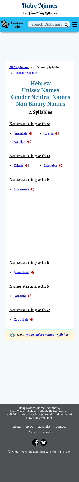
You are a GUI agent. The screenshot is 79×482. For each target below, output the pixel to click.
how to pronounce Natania (29, 296)
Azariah (20, 142)
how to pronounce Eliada (27, 165)
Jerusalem (21, 272)
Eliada (18, 165)
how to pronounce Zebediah (31, 320)
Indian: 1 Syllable (26, 72)
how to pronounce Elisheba (60, 165)
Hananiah (21, 189)
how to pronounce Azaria (57, 133)
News (29, 426)
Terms (32, 432)
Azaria (49, 133)
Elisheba (50, 165)
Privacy (46, 432)
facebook (35, 442)
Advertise (44, 426)
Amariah (20, 133)
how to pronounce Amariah (30, 133)
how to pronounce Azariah (29, 142)
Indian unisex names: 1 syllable (47, 335)
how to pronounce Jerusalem (32, 272)
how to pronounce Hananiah (32, 189)
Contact (61, 426)
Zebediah (21, 320)
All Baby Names (19, 67)
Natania (20, 296)
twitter (43, 442)
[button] (66, 25)
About (17, 426)
